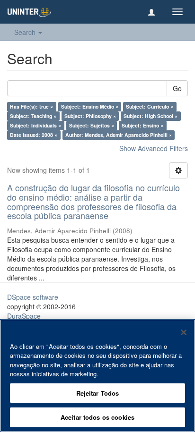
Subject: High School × (150, 115)
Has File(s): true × (31, 106)
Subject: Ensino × (142, 125)
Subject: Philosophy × (90, 115)
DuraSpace (24, 316)
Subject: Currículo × (149, 106)
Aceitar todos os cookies (97, 417)
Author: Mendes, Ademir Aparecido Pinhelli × (118, 134)
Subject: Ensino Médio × (89, 106)
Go (177, 88)
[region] (97, 375)
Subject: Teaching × (33, 115)
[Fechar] (183, 332)
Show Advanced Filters (153, 148)
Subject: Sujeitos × (91, 125)
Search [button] (25, 32)
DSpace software (32, 297)
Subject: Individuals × (35, 125)
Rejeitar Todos (97, 393)
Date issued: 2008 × (33, 134)
